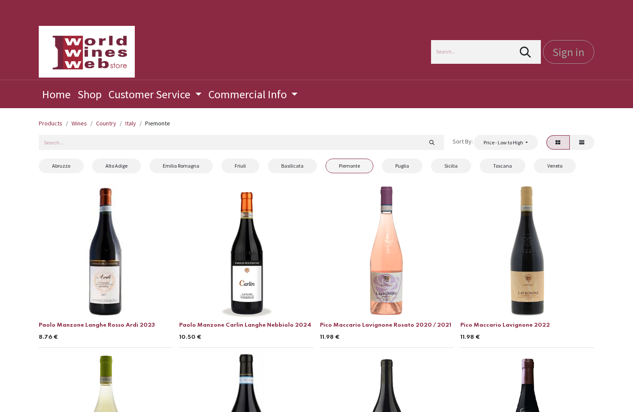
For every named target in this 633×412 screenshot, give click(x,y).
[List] (582, 142)
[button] (505, 142)
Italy (130, 123)
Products (50, 123)
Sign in (568, 52)
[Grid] (558, 142)
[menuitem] (56, 94)
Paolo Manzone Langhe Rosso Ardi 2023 (97, 325)
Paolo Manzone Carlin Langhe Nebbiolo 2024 (245, 325)
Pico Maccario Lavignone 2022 (505, 325)
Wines (79, 123)
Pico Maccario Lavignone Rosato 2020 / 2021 (385, 325)
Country (106, 123)
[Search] (525, 52)
